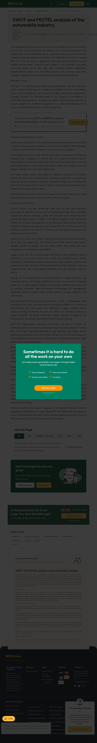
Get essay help (48, 388)
